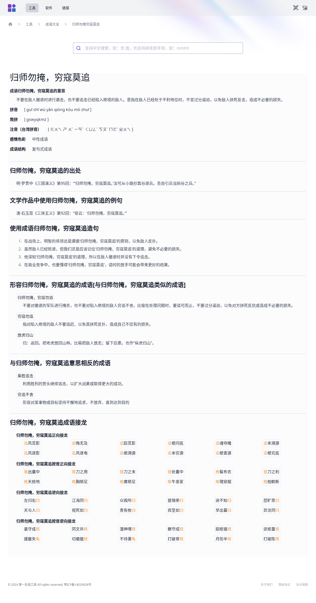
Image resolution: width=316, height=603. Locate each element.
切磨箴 (80, 539)
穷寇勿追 (25, 316)
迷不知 (223, 500)
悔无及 (80, 443)
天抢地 (32, 481)
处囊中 (175, 471)
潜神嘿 (128, 529)
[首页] (10, 24)
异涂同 (271, 510)
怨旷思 (271, 500)
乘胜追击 (25, 375)
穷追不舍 (25, 394)
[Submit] (79, 48)
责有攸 (128, 510)
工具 (32, 7)
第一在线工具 (28, 585)
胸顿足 (80, 481)
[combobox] (158, 48)
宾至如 (175, 510)
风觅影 (32, 443)
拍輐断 (271, 481)
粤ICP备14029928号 (77, 585)
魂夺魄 (223, 443)
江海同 (80, 500)
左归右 (32, 500)
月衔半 (223, 539)
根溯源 (128, 453)
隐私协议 (284, 585)
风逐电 (80, 453)
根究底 (271, 453)
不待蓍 (128, 539)
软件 (48, 7)
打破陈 (271, 539)
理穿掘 (223, 481)
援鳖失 (32, 539)
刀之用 (80, 471)
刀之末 (128, 471)
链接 (65, 7)
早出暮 (223, 510)
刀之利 (271, 471)
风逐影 (32, 453)
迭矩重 (271, 529)
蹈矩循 (223, 529)
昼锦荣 (175, 500)
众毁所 (128, 500)
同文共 (80, 529)
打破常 (175, 539)
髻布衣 (223, 471)
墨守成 (32, 529)
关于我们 (267, 585)
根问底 (175, 443)
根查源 (223, 453)
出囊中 (32, 471)
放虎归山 (25, 335)
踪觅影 (128, 443)
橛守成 (175, 529)
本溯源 (271, 443)
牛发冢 (175, 481)
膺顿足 (128, 481)
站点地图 (302, 585)
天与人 (32, 510)
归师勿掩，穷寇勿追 (35, 297)
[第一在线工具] (12, 8)
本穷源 (175, 453)
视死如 (80, 510)
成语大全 (52, 24)
